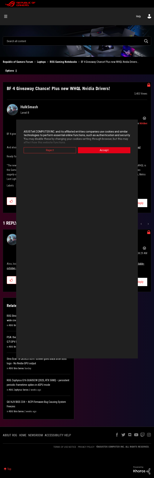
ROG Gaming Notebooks (63, 61)
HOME (22, 435)
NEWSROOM (35, 435)
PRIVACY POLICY (86, 446)
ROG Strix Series (16, 368)
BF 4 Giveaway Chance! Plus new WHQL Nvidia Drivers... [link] (110, 61)
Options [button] (9, 70)
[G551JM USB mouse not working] (141, 223)
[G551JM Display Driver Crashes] (148, 223)
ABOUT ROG (10, 435)
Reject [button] (50, 150)
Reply (140, 203)
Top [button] (9, 468)
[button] (11, 201)
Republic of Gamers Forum (18, 61)
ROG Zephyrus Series (19, 390)
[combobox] (77, 40)
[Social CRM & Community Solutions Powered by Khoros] (141, 470)
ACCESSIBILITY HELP (58, 435)
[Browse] (7, 16)
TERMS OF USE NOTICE (64, 446)
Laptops (41, 61)
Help (138, 16)
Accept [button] (104, 150)
